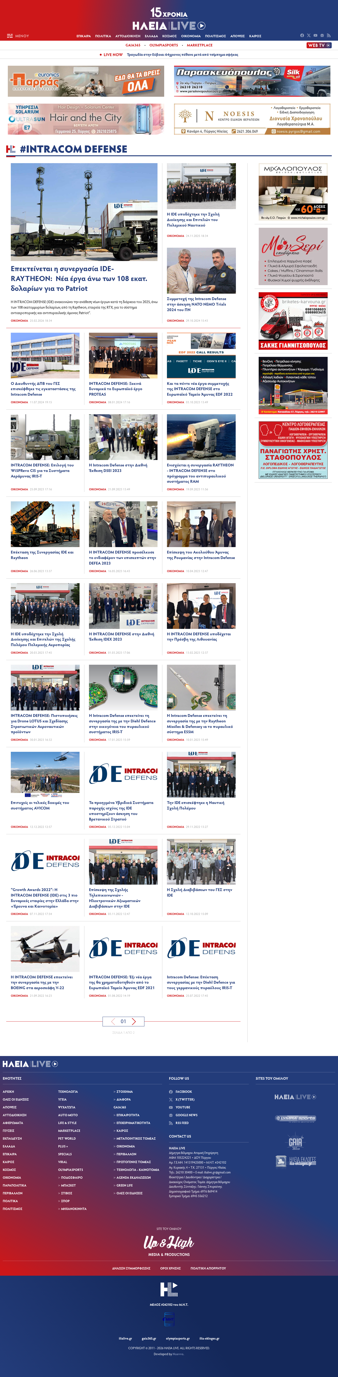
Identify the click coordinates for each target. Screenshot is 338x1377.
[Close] (242, 615)
